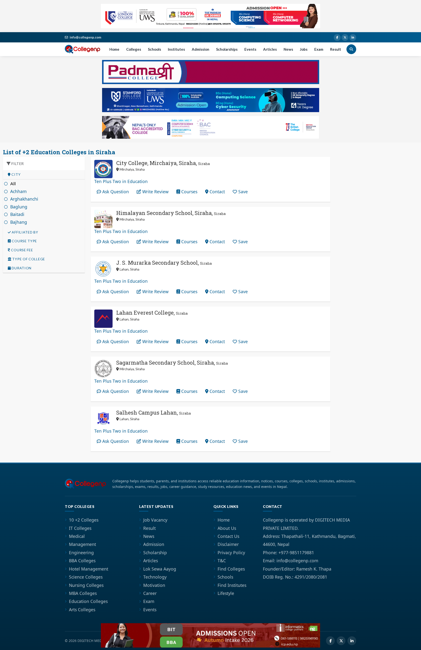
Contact (216, 191)
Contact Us (228, 536)
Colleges (133, 49)
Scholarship (155, 552)
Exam (318, 49)
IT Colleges (80, 528)
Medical (77, 536)
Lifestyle (226, 593)
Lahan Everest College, (152, 312)
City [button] (16, 174)
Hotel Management (88, 569)
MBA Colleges (83, 593)
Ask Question (115, 191)
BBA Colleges (82, 560)
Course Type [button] (24, 241)
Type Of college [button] (28, 259)
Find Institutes (232, 585)
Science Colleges (86, 577)
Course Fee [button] (21, 250)
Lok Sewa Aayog (159, 569)
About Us (227, 528)
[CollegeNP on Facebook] (337, 37)
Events (250, 49)
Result (335, 49)
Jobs (303, 49)
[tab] (44, 174)
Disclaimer (228, 544)
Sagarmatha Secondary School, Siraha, (172, 362)
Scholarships (227, 49)
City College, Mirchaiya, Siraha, (163, 162)
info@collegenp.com (85, 37)
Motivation (154, 585)
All (13, 183)
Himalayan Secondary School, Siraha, (171, 212)
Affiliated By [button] (24, 232)
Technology (155, 577)
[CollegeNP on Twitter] (345, 37)
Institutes (176, 49)
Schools (154, 49)
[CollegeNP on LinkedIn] (352, 37)
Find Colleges (231, 569)
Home (114, 49)
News (288, 49)
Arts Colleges (82, 609)
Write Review (155, 191)
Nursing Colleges (86, 585)
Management (82, 544)
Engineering (81, 552)
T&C (222, 560)
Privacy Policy (231, 552)
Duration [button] (21, 268)
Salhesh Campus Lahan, (153, 412)
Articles (270, 49)
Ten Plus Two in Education (121, 181)
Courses (188, 191)
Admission (200, 49)
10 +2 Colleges (83, 520)
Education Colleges (88, 601)
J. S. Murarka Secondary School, (164, 262)
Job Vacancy (155, 520)
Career (150, 593)
